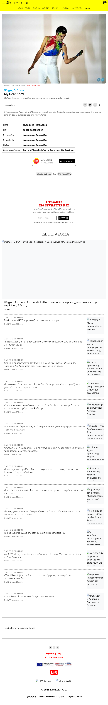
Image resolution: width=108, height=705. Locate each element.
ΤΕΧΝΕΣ (55, 8)
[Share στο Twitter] (102, 80)
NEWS (20, 8)
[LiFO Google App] (44, 682)
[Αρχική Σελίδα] (8, 2)
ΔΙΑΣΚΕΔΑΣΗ (77, 8)
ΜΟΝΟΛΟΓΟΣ (64, 174)
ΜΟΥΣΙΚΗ (65, 8)
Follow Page (66, 161)
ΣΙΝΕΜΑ (36, 8)
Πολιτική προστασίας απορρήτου (51, 697)
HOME (6, 85)
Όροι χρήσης (31, 697)
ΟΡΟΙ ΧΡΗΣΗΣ (39, 222)
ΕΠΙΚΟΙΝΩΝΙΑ (54, 657)
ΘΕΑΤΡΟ (46, 8)
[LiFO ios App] (64, 682)
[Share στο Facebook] (98, 80)
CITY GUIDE (19, 2)
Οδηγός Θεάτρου (14, 90)
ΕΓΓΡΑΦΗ (63, 218)
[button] (3, 3)
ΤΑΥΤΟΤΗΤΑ (54, 654)
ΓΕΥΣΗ (28, 8)
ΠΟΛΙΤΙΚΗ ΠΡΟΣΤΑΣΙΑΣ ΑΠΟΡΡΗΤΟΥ (61, 222)
